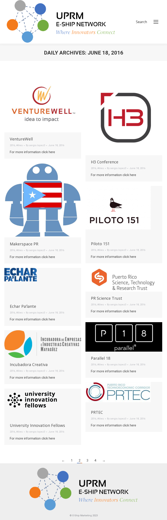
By (35, 145)
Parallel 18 (100, 358)
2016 (12, 145)
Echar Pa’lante (23, 306)
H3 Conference (104, 161)
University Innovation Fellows (37, 425)
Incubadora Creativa (29, 364)
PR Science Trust (106, 298)
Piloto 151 (100, 243)
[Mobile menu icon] (155, 22)
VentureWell (21, 139)
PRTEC (97, 412)
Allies (19, 145)
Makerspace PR (24, 243)
